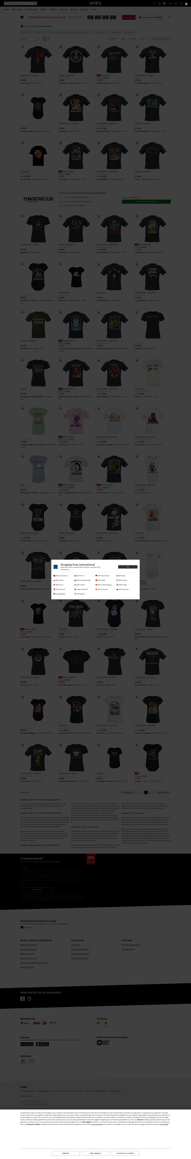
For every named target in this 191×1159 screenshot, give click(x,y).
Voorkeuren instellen (125, 1153)
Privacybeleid (164, 1124)
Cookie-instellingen (97, 1124)
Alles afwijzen (95, 1153)
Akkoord (65, 1153)
